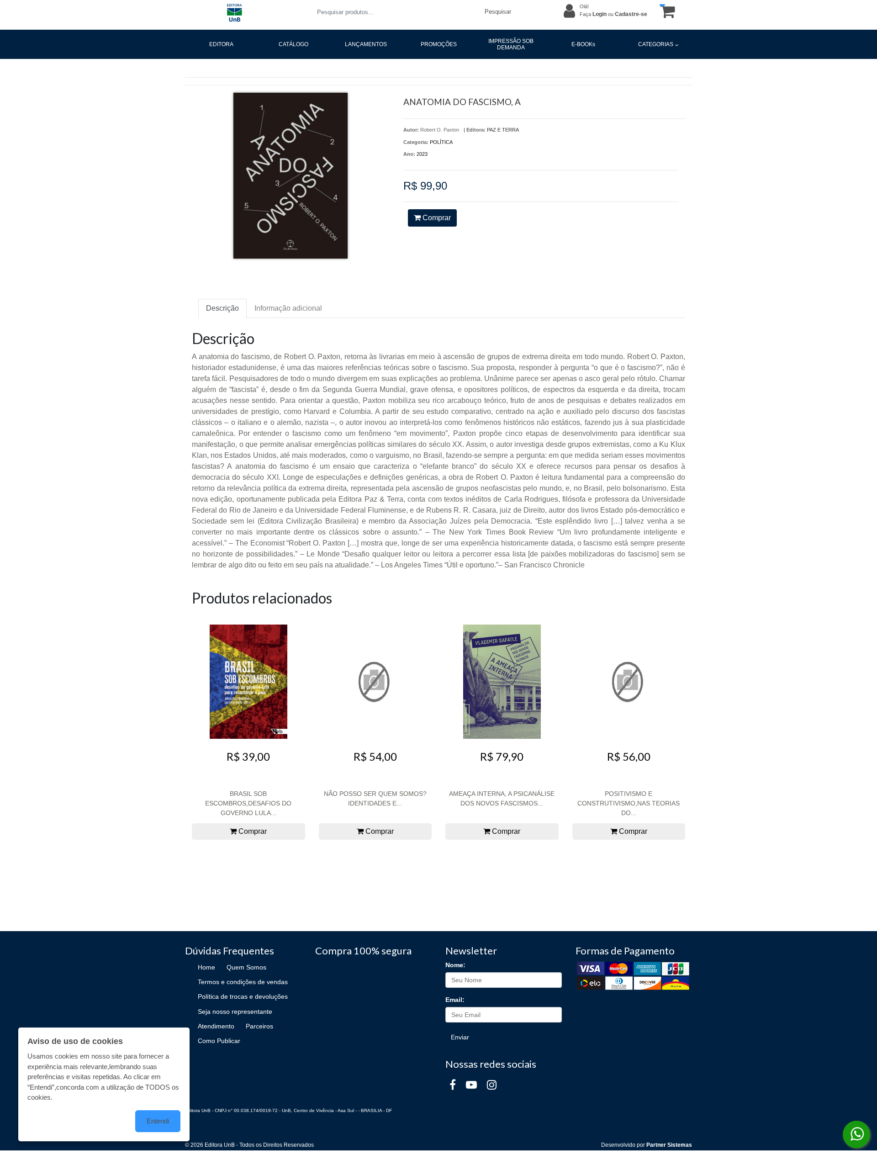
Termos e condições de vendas (243, 981)
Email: (455, 999)
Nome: (455, 965)
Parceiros (259, 1026)
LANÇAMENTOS (366, 44)
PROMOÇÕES (439, 44)
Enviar (460, 1037)
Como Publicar (219, 1040)
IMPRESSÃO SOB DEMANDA (511, 44)
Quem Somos (246, 967)
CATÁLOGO (293, 44)
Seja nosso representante (235, 1011)
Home (206, 967)
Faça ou (613, 14)
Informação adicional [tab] (288, 308)
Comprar (436, 218)
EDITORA (221, 44)
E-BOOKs (583, 44)
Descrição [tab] (222, 308)
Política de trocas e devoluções (243, 996)
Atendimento (216, 1026)
